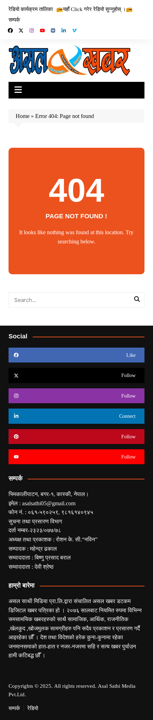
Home (23, 116)
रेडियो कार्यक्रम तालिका (31, 8)
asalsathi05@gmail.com (48, 503)
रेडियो (32, 708)
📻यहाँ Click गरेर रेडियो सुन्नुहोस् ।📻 (94, 8)
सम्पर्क (14, 19)
